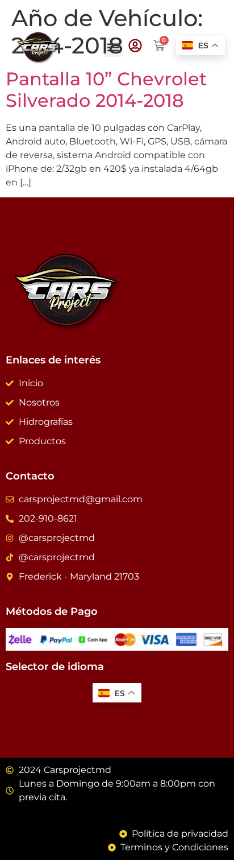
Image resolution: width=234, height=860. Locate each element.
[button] (113, 47)
